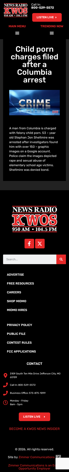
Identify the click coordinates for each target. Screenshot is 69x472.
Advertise (15, 274)
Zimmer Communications (37, 457)
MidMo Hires (17, 310)
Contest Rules (19, 342)
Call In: (42, 6)
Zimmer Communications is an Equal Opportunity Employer (34, 467)
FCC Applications (21, 351)
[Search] (61, 259)
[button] (17, 33)
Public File (16, 334)
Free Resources (20, 283)
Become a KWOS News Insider (34, 429)
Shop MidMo (16, 301)
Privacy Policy (19, 325)
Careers (14, 292)
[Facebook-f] (29, 243)
